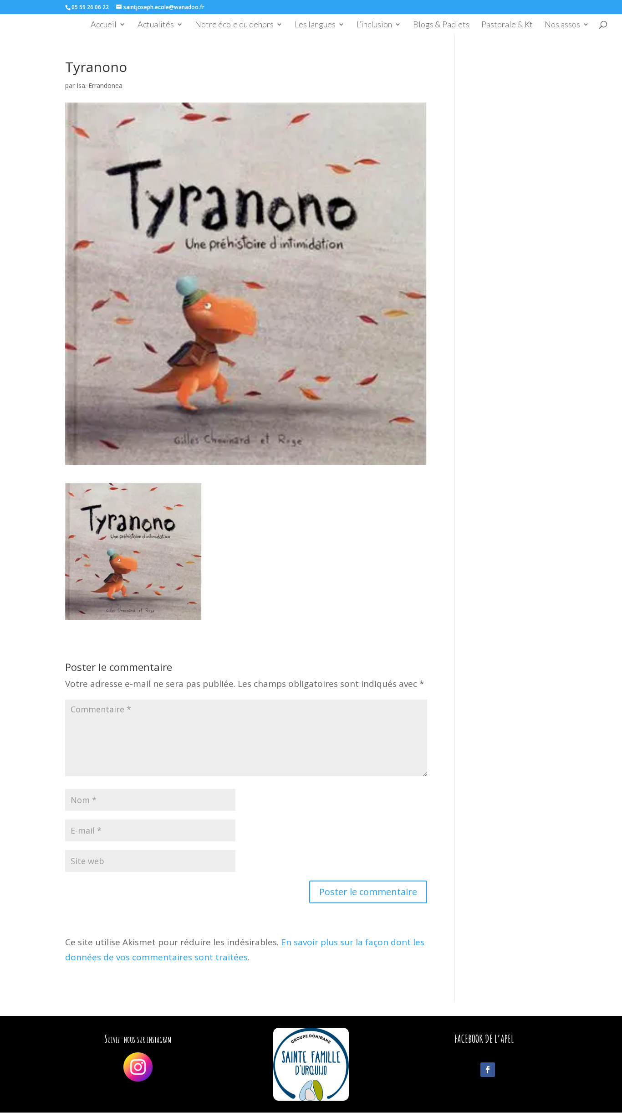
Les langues (315, 25)
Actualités (156, 25)
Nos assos (562, 25)
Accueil (104, 25)
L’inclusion (374, 25)
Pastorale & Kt (507, 25)
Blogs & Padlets (441, 25)
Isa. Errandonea (99, 85)
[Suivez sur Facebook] (487, 1069)
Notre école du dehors (234, 25)
